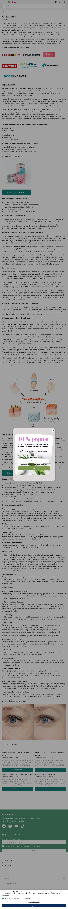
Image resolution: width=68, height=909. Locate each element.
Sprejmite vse (34, 906)
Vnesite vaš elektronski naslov (30, 458)
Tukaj (45, 464)
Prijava (34, 468)
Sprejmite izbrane (34, 902)
